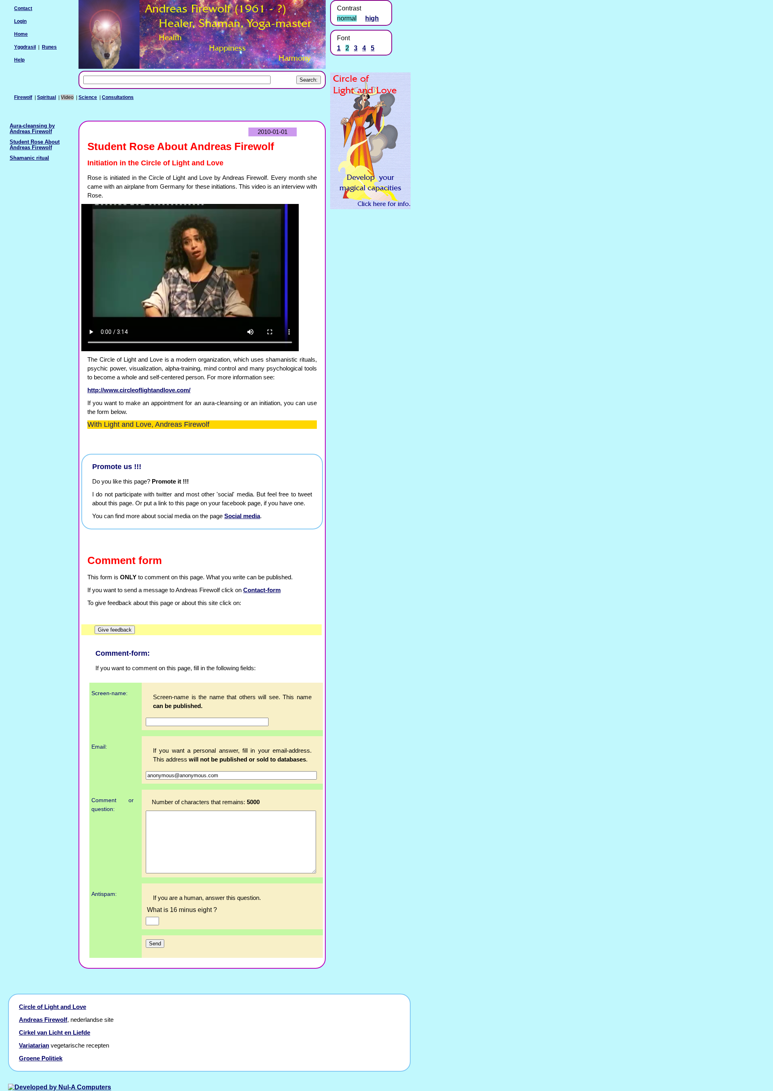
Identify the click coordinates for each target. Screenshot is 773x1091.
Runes (49, 47)
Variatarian (34, 1045)
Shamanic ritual (29, 158)
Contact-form (262, 590)
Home (21, 34)
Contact (23, 8)
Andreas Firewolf (43, 1020)
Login (20, 21)
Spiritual (46, 97)
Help (19, 60)
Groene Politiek (40, 1058)
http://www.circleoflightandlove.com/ (138, 390)
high (372, 18)
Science (88, 97)
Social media (242, 516)
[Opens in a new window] (370, 207)
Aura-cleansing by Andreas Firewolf (32, 128)
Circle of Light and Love (52, 1007)
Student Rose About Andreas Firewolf (35, 144)
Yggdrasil (25, 47)
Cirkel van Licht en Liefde (54, 1032)
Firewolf (23, 97)
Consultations (118, 97)
